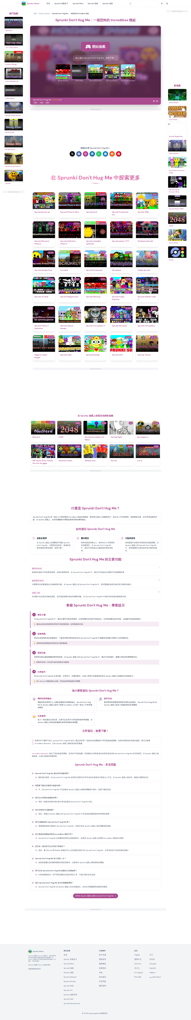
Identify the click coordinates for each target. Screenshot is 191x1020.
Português (138, 972)
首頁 (48, 3)
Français (152, 964)
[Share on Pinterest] (118, 153)
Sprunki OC (68, 990)
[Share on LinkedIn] (92, 153)
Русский (137, 977)
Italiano (152, 972)
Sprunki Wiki (68, 999)
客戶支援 (102, 955)
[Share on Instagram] (85, 153)
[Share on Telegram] (105, 153)
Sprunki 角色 (69, 986)
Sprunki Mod (78, 3)
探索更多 (102, 968)
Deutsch (137, 964)
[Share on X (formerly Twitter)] (72, 153)
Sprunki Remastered (72, 1003)
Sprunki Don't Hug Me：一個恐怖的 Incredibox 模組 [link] (70, 13)
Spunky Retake (70, 981)
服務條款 (102, 964)
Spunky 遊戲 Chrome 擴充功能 (39, 965)
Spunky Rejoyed (70, 977)
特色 (101, 972)
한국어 (137, 968)
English (137, 955)
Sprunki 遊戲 (93, 3)
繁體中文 (137, 959)
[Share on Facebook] (79, 153)
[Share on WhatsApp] (98, 153)
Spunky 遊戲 (107, 3)
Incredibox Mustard (40, 753)
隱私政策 (102, 959)
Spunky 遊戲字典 (70, 994)
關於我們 (102, 986)
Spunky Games (44, 13)
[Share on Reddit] (112, 153)
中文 (151, 955)
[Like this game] (154, 101)
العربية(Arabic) (155, 977)
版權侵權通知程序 (34, 969)
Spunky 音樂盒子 (61, 3)
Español (152, 968)
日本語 (152, 959)
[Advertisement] (14, 226)
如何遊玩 (102, 977)
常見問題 (102, 981)
